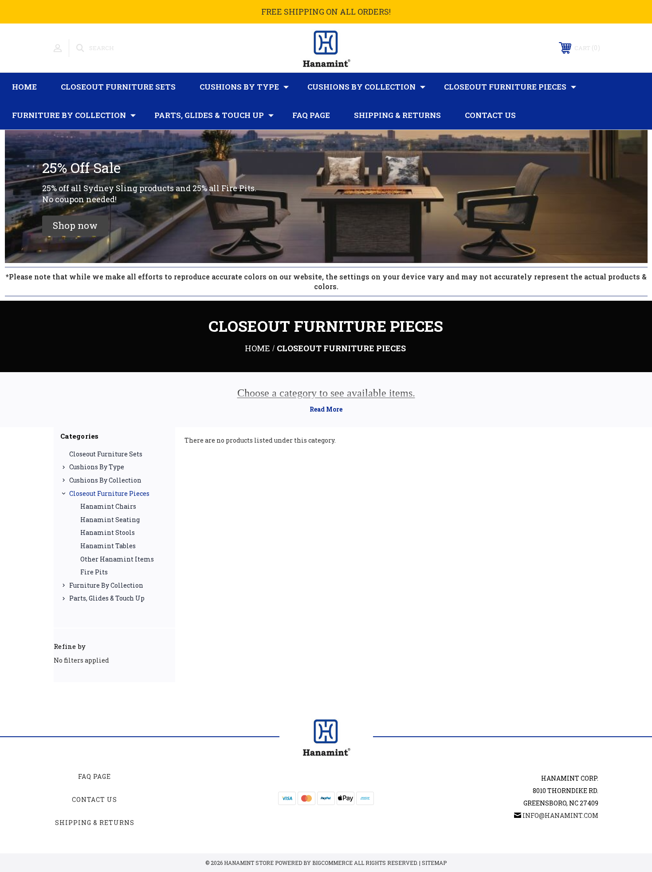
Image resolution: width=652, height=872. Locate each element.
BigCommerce (332, 862)
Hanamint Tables (108, 546)
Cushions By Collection (361, 87)
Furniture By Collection (69, 115)
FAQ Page (311, 115)
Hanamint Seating (110, 519)
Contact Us (490, 115)
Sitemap (434, 862)
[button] (75, 226)
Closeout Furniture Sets (118, 87)
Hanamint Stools (107, 532)
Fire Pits (94, 572)
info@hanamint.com (560, 815)
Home (24, 87)
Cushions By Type (239, 87)
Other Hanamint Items (117, 559)
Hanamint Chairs (108, 506)
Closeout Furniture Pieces (505, 87)
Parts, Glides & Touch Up (209, 115)
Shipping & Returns (397, 115)
